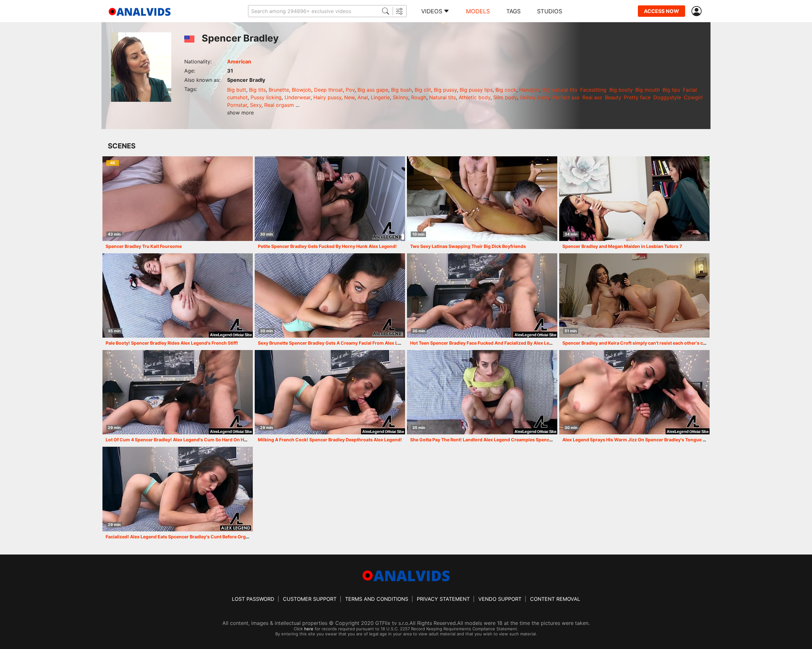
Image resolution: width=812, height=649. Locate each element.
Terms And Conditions (376, 599)
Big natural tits (559, 90)
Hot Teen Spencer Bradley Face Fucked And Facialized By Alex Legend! (486, 343)
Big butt (236, 90)
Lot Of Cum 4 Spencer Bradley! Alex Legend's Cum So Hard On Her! (178, 439)
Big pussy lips (476, 90)
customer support (310, 599)
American (239, 61)
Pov (350, 90)
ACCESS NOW (661, 11)
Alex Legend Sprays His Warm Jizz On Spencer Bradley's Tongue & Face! (640, 439)
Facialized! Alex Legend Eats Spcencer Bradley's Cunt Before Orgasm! (181, 536)
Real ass (592, 97)
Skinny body (534, 97)
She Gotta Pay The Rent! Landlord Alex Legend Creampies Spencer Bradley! (491, 439)
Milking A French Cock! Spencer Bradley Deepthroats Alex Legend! (330, 439)
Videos (431, 11)
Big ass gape (372, 90)
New (349, 97)
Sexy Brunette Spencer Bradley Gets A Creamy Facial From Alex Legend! (335, 343)
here (308, 628)
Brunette (279, 90)
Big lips (671, 90)
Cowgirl (693, 97)
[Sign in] (697, 11)
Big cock (505, 90)
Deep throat (328, 90)
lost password (253, 599)
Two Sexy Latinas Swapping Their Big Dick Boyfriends (468, 246)
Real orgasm (279, 105)
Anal (362, 97)
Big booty (620, 90)
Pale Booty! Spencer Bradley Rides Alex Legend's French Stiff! (172, 343)
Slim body (505, 97)
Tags (513, 11)
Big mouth (647, 90)
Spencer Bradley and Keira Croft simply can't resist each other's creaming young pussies (658, 343)
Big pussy (445, 90)
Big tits (257, 90)
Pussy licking (266, 97)
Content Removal (555, 599)
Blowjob (301, 90)
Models (478, 11)
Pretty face (637, 97)
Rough (418, 97)
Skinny (400, 97)
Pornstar (237, 105)
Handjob (529, 90)
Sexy (255, 105)
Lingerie (380, 97)
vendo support (499, 599)
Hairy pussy (327, 97)
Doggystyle (667, 97)
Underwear (298, 97)
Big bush (401, 90)
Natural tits (442, 97)
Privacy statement (443, 599)
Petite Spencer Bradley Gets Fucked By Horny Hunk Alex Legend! (327, 246)
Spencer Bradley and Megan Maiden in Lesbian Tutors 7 (622, 246)
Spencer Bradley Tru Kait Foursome (144, 246)
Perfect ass (566, 97)
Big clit (423, 90)
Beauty (613, 97)
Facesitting (593, 90)
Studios (549, 11)
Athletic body (474, 97)
